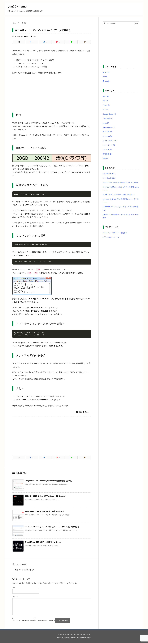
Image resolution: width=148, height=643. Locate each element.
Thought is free (86, 637)
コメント (15, 597)
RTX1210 (107, 132)
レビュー (107, 150)
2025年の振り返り (109, 174)
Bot (105, 101)
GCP (105, 110)
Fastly (106, 105)
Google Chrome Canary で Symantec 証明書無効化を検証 (48, 481)
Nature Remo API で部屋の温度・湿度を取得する (44, 511)
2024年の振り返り (109, 178)
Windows (107, 136)
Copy (88, 193)
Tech (34, 36)
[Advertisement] (51, 92)
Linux (106, 123)
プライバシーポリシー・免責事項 (115, 233)
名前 (13, 587)
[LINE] (71, 42)
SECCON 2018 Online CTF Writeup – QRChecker (45, 496)
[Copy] (84, 42)
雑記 (25, 23)
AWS (106, 96)
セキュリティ (109, 145)
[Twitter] (19, 42)
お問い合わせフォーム (111, 237)
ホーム (17, 23)
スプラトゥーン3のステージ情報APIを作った (119, 195)
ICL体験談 (107, 118)
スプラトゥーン (109, 141)
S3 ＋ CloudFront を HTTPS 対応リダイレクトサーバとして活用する (52, 527)
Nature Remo (109, 127)
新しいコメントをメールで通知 (23, 620)
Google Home (109, 114)
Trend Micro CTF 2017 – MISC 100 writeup (43, 542)
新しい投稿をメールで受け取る (44, 620)
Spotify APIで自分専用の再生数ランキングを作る (120, 182)
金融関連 (107, 154)
